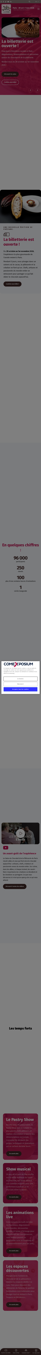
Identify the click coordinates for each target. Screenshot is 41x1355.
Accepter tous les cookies (20, 689)
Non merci (20, 684)
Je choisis (20, 678)
